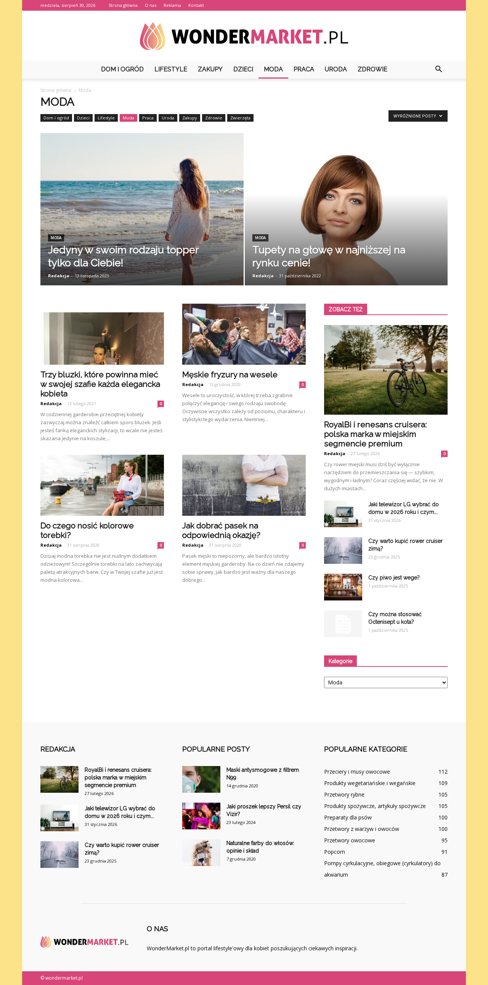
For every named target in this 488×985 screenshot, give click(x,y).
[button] (438, 69)
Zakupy (210, 69)
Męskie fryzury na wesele (230, 374)
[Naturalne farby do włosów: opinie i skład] (201, 852)
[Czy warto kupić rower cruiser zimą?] (343, 550)
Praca (304, 69)
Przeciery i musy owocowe (357, 771)
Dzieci (243, 69)
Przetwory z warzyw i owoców (361, 828)
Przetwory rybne (344, 794)
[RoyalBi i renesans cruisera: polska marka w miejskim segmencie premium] (386, 370)
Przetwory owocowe (349, 840)
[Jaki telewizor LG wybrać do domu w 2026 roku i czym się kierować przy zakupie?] (343, 514)
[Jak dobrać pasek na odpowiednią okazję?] (244, 485)
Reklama (172, 5)
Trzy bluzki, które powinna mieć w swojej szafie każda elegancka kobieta (100, 384)
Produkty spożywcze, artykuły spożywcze (375, 806)
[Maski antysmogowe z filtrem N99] (201, 779)
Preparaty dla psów (348, 817)
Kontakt (196, 5)
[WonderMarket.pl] (244, 36)
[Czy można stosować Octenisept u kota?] (343, 623)
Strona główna (123, 5)
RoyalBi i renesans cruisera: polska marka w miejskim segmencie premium (375, 434)
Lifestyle (170, 69)
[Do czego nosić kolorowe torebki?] (102, 485)
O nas (150, 5)
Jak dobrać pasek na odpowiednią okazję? (221, 530)
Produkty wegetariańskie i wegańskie (370, 783)
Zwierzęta (240, 118)
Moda (273, 69)
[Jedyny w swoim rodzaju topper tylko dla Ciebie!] (142, 221)
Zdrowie (372, 69)
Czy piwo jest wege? (394, 578)
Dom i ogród (122, 69)
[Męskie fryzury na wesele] (244, 334)
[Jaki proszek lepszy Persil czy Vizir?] (201, 816)
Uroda (336, 69)
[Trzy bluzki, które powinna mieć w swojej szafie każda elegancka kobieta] (102, 334)
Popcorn (334, 851)
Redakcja (58, 275)
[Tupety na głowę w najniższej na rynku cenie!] (346, 219)
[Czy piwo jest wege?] (343, 587)
